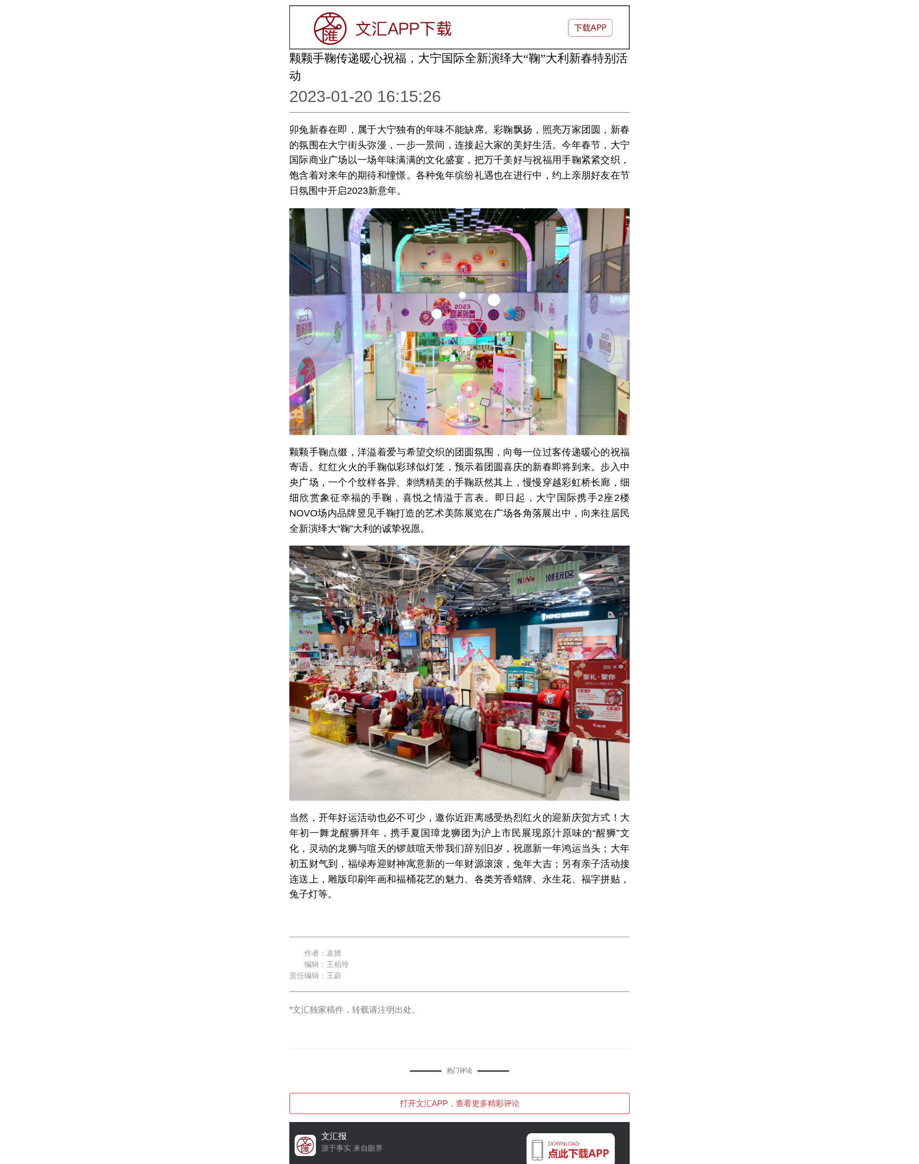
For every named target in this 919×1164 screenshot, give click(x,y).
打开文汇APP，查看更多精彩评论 (460, 1103)
